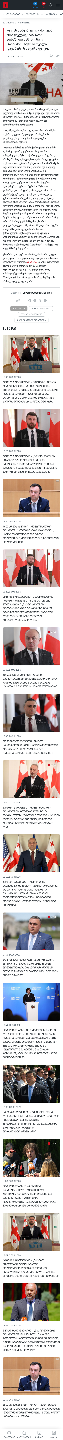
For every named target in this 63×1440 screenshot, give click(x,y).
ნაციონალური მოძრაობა (31, 320)
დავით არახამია (41, 309)
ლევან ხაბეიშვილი (31, 314)
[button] (13, 14)
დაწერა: (32, 262)
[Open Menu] (57, 5)
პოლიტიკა (24, 23)
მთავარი (8, 23)
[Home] (5, 5)
